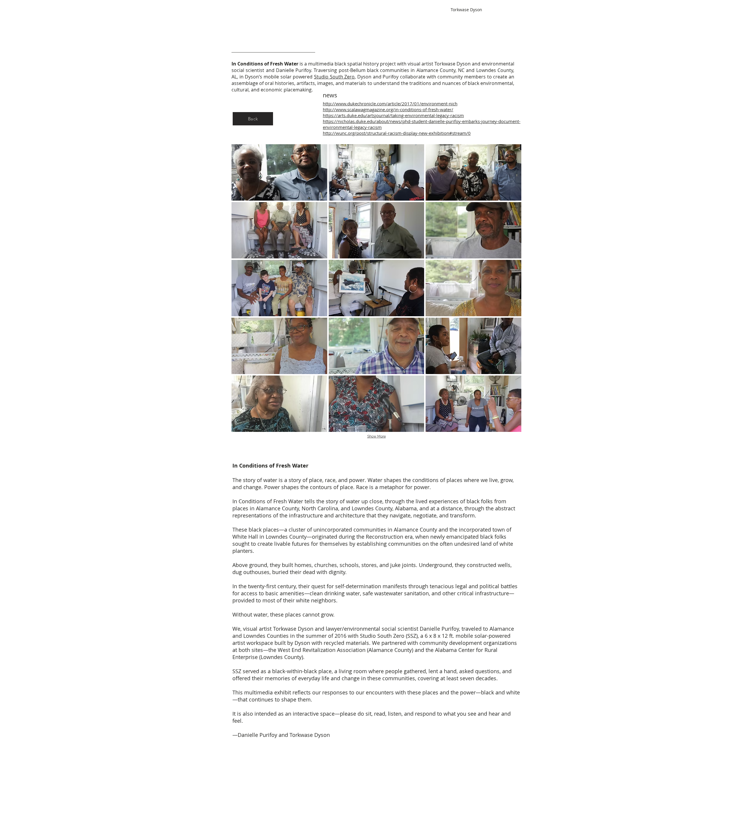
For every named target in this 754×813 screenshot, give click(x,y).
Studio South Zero (334, 76)
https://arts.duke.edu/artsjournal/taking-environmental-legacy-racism (393, 115)
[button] (279, 172)
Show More (376, 436)
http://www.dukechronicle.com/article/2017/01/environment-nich (390, 103)
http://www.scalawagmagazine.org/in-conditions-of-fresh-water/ (388, 109)
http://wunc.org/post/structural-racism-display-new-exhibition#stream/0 (397, 133)
